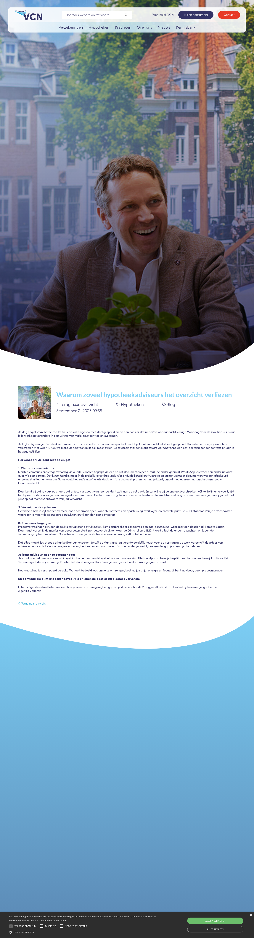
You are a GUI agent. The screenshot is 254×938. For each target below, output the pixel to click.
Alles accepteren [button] (215, 920)
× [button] (250, 915)
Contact (229, 15)
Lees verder (60, 920)
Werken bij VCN (163, 14)
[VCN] (28, 15)
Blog (171, 404)
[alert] (127, 925)
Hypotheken (132, 404)
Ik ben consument (196, 15)
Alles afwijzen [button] (215, 929)
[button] (85, 931)
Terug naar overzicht (79, 404)
